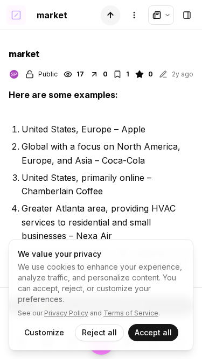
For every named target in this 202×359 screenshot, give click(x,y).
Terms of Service (130, 313)
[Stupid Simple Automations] (14, 74)
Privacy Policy (66, 313)
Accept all (153, 332)
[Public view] (161, 15)
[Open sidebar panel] (187, 15)
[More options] (134, 15)
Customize (44, 332)
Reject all (99, 332)
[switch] (110, 15)
